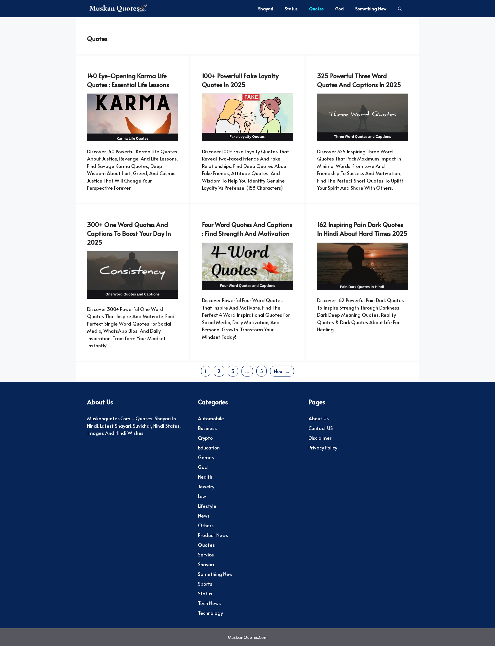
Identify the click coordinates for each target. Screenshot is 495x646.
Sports (205, 583)
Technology (210, 612)
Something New (370, 8)
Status (291, 8)
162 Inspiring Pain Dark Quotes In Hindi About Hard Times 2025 (362, 228)
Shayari (265, 8)
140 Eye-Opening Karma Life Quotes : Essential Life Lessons (128, 80)
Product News (213, 535)
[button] (400, 8)
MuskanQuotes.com (248, 637)
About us (319, 418)
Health (205, 476)
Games (206, 457)
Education (209, 447)
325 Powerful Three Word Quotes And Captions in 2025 (359, 80)
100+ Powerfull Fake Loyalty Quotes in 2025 (240, 80)
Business (207, 428)
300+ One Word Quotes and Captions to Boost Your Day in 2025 (129, 233)
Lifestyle (207, 505)
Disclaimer (320, 437)
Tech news (209, 603)
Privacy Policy (323, 447)
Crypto (205, 437)
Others (206, 525)
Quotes (316, 8)
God (339, 8)
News (204, 515)
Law (202, 496)
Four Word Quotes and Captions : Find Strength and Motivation (247, 228)
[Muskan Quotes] (117, 8)
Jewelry (206, 486)
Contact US (321, 428)
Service (206, 554)
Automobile (211, 418)
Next (282, 371)
